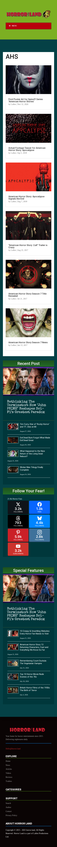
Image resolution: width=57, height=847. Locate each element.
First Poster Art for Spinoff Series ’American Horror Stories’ (25, 100)
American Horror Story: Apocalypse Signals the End (26, 197)
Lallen (13, 104)
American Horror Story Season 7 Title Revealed (27, 294)
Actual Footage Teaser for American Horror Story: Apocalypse (27, 149)
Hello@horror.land (13, 749)
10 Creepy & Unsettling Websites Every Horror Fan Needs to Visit (35, 632)
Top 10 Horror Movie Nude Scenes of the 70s (32, 675)
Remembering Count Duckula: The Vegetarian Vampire (33, 662)
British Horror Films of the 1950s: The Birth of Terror (35, 689)
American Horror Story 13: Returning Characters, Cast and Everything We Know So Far (34, 647)
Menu (14, 26)
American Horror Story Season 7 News (28, 342)
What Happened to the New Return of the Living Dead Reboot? (32, 454)
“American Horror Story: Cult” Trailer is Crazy (27, 246)
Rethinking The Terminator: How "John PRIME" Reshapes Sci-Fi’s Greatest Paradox (26, 407)
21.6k (9, 499)
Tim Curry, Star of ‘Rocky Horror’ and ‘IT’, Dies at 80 (34, 425)
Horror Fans (17, 499)
